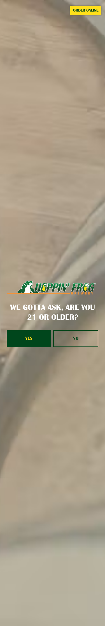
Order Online (85, 10)
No (75, 338)
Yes (28, 338)
